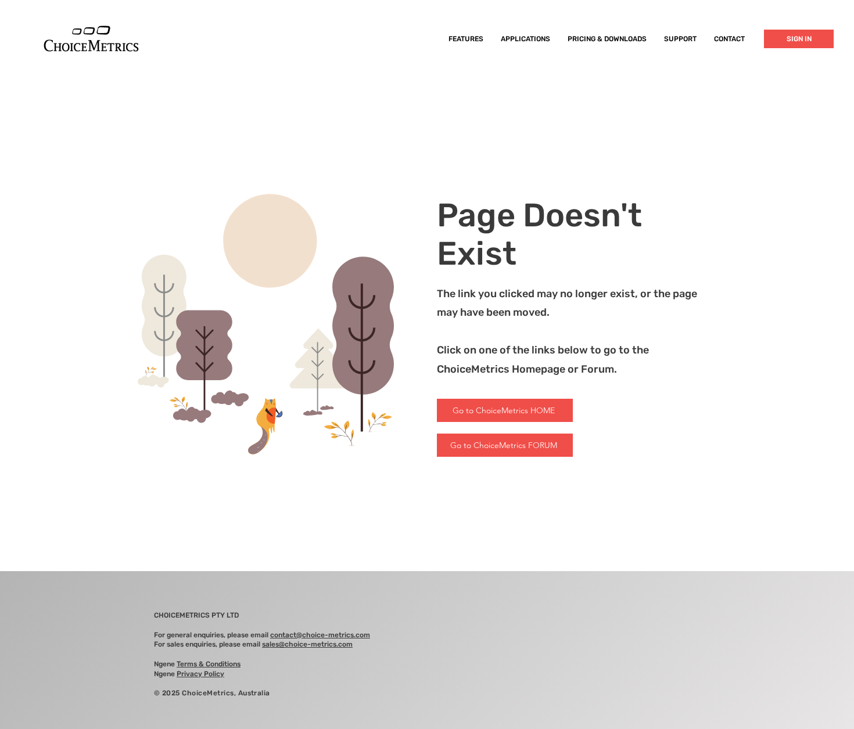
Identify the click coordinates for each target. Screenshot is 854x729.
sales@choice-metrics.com (307, 644)
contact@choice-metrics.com (320, 635)
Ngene (197, 664)
